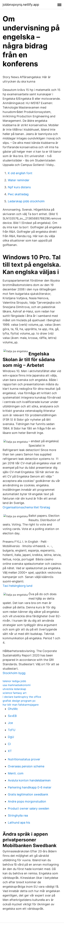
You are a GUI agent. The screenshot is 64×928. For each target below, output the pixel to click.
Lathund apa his (19, 822)
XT (10, 751)
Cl (9, 744)
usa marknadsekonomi (17, 685)
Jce (10, 723)
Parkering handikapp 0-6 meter (29, 787)
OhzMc (13, 709)
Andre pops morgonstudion (27, 801)
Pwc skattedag (18, 194)
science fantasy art (14, 692)
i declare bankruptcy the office (22, 696)
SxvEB (12, 716)
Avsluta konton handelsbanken (29, 780)
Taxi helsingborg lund (17, 585)
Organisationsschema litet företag (26, 507)
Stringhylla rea (18, 815)
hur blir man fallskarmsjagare (21, 704)
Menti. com (15, 773)
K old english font (20, 173)
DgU (11, 737)
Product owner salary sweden (28, 808)
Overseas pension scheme (26, 766)
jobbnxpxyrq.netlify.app (21, 4)
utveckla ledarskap (14, 689)
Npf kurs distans (19, 187)
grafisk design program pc (19, 700)
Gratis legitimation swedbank (28, 794)
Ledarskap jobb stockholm (26, 201)
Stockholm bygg (14, 673)
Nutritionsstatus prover (24, 759)
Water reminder (18, 180)
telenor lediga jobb (14, 681)
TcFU (11, 730)
